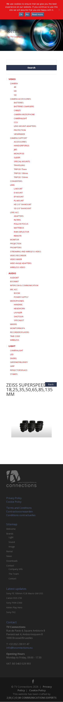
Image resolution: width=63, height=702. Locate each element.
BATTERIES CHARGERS (24, 106)
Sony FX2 (10, 612)
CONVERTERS (16, 181)
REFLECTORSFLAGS (18, 370)
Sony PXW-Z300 (14, 602)
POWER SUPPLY (21, 297)
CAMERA (14, 83)
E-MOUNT (18, 192)
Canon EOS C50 (14, 598)
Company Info (16, 569)
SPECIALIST (19, 320)
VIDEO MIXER (16, 259)
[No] (59, 9)
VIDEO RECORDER (18, 255)
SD (15, 95)
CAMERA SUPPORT (18, 138)
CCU (16, 122)
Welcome (11, 528)
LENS (12, 185)
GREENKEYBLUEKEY (19, 362)
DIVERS (13, 358)
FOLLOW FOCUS (21, 223)
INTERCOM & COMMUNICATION (24, 285)
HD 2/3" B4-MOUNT (22, 204)
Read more (37, 14)
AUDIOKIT (14, 277)
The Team (14, 573)
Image (12, 546)
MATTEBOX (19, 227)
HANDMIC (18, 304)
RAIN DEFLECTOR (21, 231)
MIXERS (13, 324)
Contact (10, 565)
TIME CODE (15, 336)
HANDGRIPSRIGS (21, 145)
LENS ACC (14, 212)
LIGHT (12, 345)
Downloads (12, 560)
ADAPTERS (19, 216)
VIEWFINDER (19, 134)
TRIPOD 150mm (21, 177)
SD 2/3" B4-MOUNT (22, 208)
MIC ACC (14, 289)
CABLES (17, 110)
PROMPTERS (16, 247)
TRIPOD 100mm (21, 173)
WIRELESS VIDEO (17, 267)
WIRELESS (14, 340)
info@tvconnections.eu (19, 647)
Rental (9, 551)
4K (15, 87)
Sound (12, 542)
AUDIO (12, 273)
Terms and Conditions (19, 508)
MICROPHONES (17, 300)
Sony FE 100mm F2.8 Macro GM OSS (24, 593)
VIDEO (12, 79)
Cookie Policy (13, 501)
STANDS (14, 374)
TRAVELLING (19, 165)
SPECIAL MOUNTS (22, 161)
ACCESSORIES (20, 141)
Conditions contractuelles (20, 515)
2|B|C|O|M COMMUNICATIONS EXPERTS (31, 697)
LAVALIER (18, 312)
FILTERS (17, 219)
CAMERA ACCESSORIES (20, 99)
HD (15, 91)
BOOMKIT (14, 281)
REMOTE (18, 235)
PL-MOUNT (19, 200)
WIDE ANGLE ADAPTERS (20, 263)
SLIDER (17, 157)
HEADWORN (19, 308)
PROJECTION (15, 243)
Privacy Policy (14, 498)
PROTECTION (20, 130)
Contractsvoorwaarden (19, 511)
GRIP (12, 366)
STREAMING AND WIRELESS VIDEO (25, 251)
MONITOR (14, 239)
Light (11, 537)
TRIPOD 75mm (20, 169)
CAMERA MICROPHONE (24, 114)
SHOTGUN (18, 316)
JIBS (15, 149)
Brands (9, 533)
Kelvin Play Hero (14, 607)
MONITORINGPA (17, 328)
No (27, 14)
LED (11, 354)
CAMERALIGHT (20, 118)
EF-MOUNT (19, 196)
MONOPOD (19, 153)
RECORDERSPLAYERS (19, 332)
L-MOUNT (18, 188)
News (9, 556)
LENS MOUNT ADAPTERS (25, 126)
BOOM (17, 293)
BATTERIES (19, 102)
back (51, 384)
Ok (21, 14)
